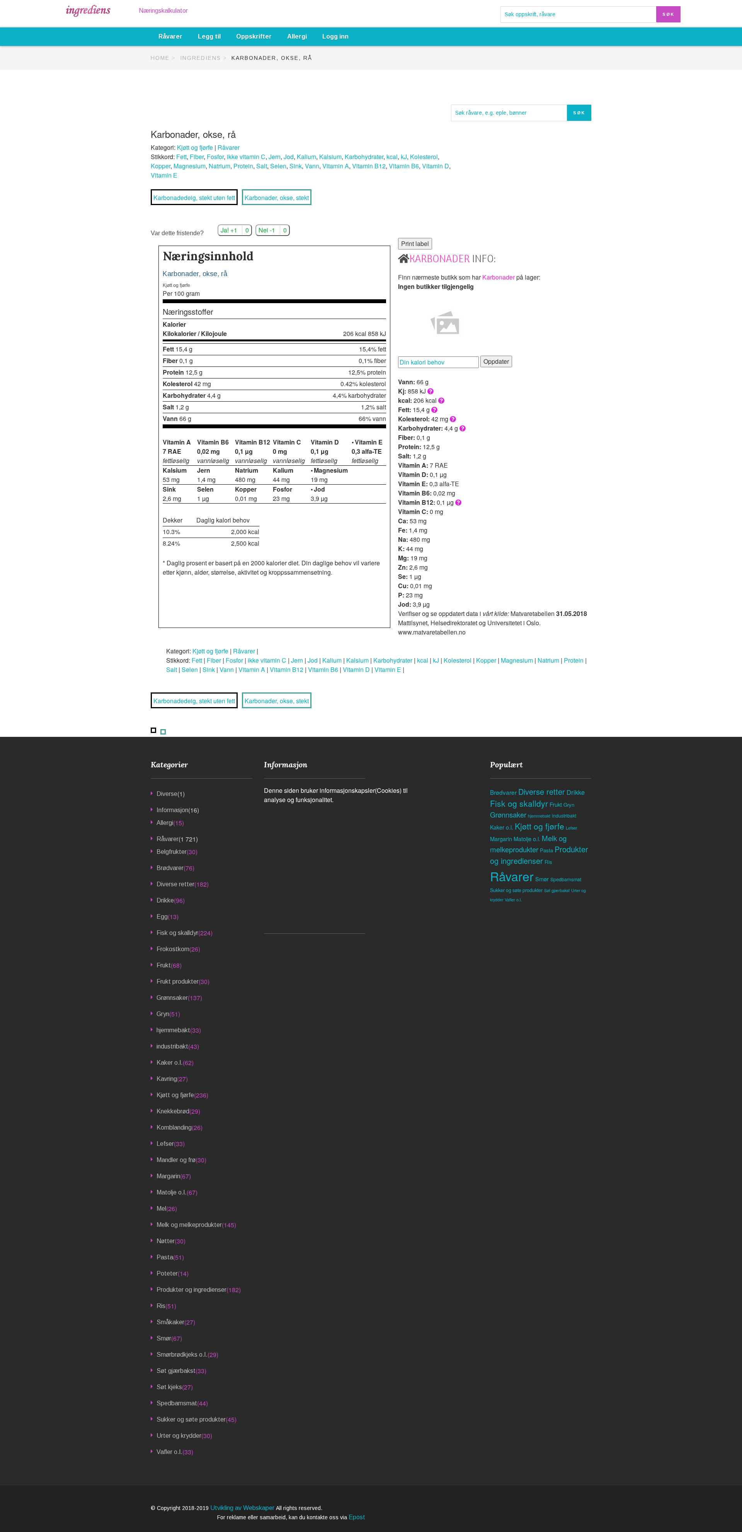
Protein (243, 165)
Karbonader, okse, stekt (277, 197)
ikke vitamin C (246, 156)
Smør (164, 1338)
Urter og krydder (179, 1435)
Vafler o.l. (169, 1452)
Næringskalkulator (163, 10)
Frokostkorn (173, 949)
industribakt (172, 1046)
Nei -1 (273, 230)
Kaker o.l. (170, 1062)
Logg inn (335, 36)
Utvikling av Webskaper (243, 1508)
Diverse (167, 794)
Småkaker (170, 1322)
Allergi (297, 36)
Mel (161, 1208)
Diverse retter (175, 884)
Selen (278, 165)
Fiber (197, 156)
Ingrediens (200, 58)
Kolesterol (424, 156)
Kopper (160, 165)
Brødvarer (170, 868)
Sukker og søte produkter (191, 1419)
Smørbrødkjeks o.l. (182, 1354)
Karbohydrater (364, 156)
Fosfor (215, 156)
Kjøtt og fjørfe (195, 147)
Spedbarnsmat (177, 1403)
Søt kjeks (169, 1387)
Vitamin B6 (404, 165)
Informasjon (172, 810)
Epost (357, 1517)
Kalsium (330, 156)
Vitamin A (335, 165)
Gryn (163, 1014)
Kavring (167, 1079)
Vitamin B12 (369, 165)
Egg (162, 916)
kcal (392, 156)
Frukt (164, 965)
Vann (312, 165)
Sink (295, 165)
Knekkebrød (173, 1111)
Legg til (209, 36)
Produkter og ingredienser (191, 1289)
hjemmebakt (173, 1030)
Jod (289, 156)
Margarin (168, 1176)
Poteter (167, 1273)
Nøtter (166, 1241)
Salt (261, 165)
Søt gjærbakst (176, 1370)
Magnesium (190, 165)
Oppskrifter (254, 36)
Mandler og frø (176, 1160)
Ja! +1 (235, 230)
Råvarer (170, 36)
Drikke (165, 900)
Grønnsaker (172, 997)
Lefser (165, 1143)
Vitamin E (164, 175)
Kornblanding (174, 1127)
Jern (275, 156)
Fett (181, 156)
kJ (404, 156)
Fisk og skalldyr (177, 933)
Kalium (306, 156)
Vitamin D (435, 165)
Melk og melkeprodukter (189, 1225)
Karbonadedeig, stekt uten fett (194, 197)
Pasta (165, 1257)
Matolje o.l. (172, 1192)
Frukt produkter (178, 981)
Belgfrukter (172, 851)
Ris (161, 1306)
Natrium (219, 165)
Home (160, 58)
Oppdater (496, 361)
